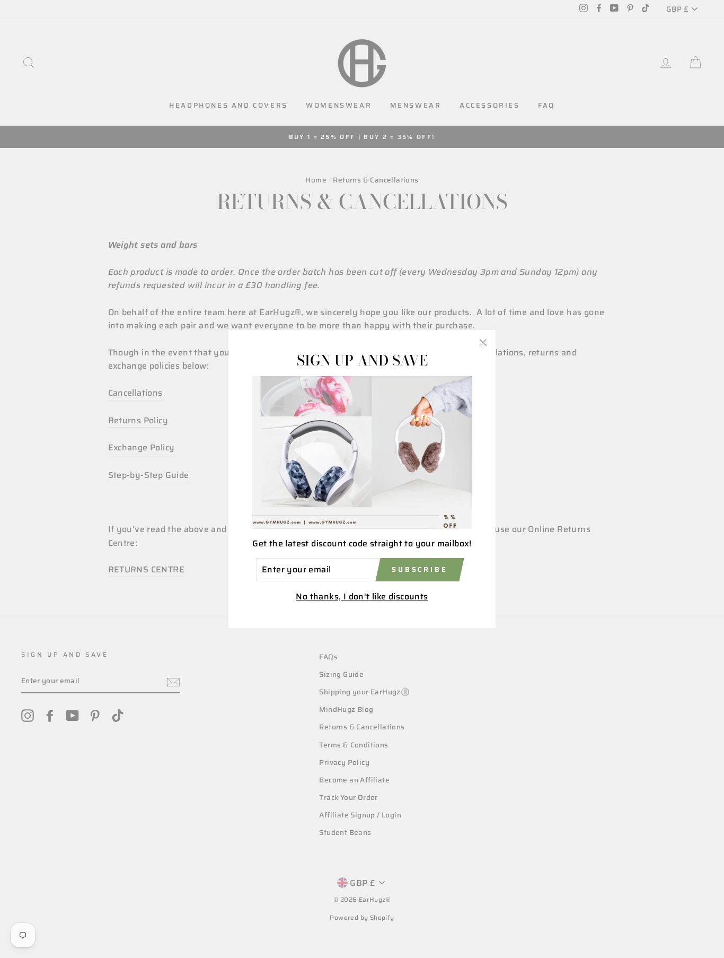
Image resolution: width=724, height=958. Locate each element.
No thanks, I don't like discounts (362, 596)
